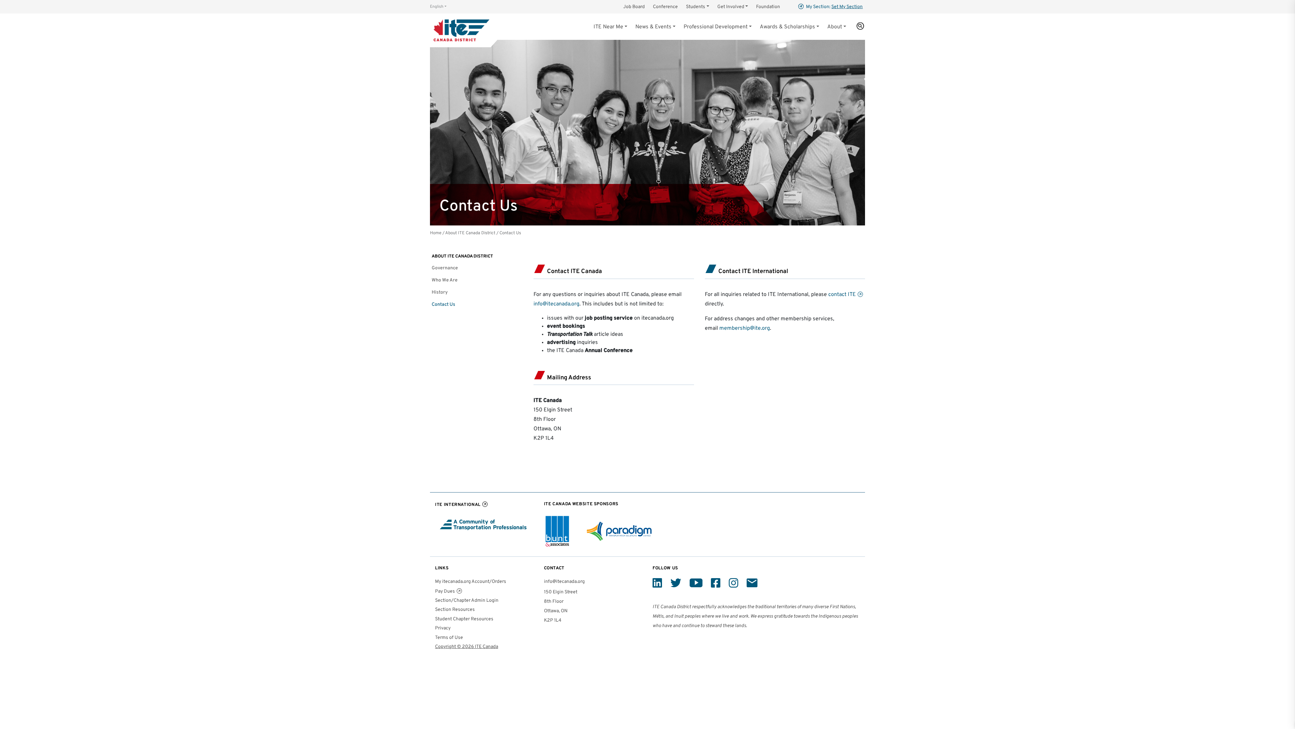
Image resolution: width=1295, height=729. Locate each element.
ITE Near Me (608, 27)
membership (734, 328)
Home (435, 233)
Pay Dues (445, 591)
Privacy (443, 628)
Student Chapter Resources (464, 619)
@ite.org (760, 328)
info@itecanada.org (556, 304)
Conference (665, 6)
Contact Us (443, 304)
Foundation (768, 6)
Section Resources (455, 609)
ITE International (458, 505)
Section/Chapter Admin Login (466, 600)
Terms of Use (449, 637)
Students (695, 6)
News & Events (653, 27)
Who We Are (445, 280)
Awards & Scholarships (787, 27)
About (834, 27)
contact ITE (842, 294)
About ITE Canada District (470, 233)
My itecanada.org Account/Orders (470, 581)
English (436, 7)
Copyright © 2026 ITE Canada (466, 646)
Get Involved (730, 6)
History (440, 292)
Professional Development (716, 27)
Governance (445, 268)
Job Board (634, 6)
